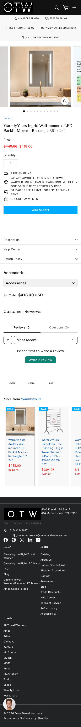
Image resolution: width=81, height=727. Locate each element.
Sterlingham (11, 673)
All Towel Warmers (15, 625)
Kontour (8, 646)
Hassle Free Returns (52, 565)
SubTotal (10, 295)
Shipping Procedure (52, 570)
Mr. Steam (10, 652)
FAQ (6, 568)
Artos (7, 636)
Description (12, 239)
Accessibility (48, 613)
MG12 (7, 663)
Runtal (7, 668)
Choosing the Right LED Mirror (22, 563)
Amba (7, 630)
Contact (45, 575)
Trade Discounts (50, 592)
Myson (8, 657)
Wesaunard (10, 695)
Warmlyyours (31, 399)
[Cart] (66, 7)
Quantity (10, 155)
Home (7, 118)
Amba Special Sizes (16, 588)
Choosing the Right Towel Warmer (19, 556)
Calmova (9, 641)
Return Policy (13, 259)
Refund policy (48, 608)
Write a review (40, 360)
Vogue (7, 684)
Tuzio (7, 679)
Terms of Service (50, 602)
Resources (46, 581)
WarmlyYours (11, 690)
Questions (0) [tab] (59, 327)
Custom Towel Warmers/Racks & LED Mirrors (22, 581)
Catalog (45, 554)
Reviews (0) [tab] (22, 327)
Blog (6, 574)
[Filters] (8, 340)
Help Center (12, 249)
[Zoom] (65, 101)
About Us (46, 559)
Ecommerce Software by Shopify (26, 718)
